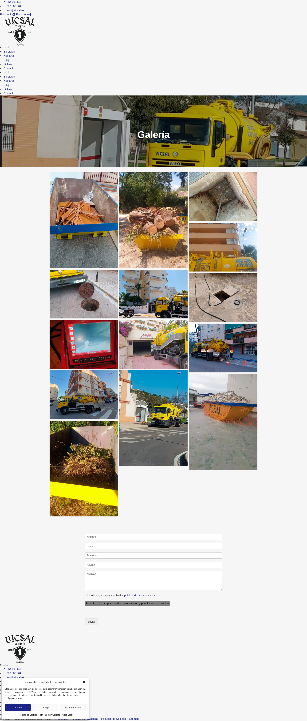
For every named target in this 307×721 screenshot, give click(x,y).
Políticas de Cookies (27, 715)
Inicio (7, 47)
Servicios (9, 51)
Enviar (91, 621)
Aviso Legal (67, 715)
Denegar (45, 707)
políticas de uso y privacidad (140, 595)
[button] (84, 682)
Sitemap (134, 718)
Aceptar (18, 707)
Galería (8, 64)
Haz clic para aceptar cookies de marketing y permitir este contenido (127, 603)
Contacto (9, 68)
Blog (6, 60)
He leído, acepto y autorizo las (122, 595)
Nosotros (9, 55)
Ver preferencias (72, 707)
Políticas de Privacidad (49, 715)
